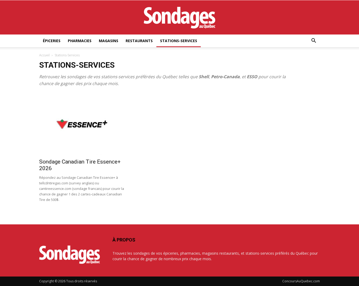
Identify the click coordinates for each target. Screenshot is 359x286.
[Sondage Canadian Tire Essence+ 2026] (81, 124)
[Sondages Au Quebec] (179, 17)
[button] (313, 41)
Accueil (44, 55)
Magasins (108, 40)
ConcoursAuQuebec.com (301, 281)
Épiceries (51, 40)
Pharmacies (79, 40)
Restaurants (139, 40)
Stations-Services (178, 40)
